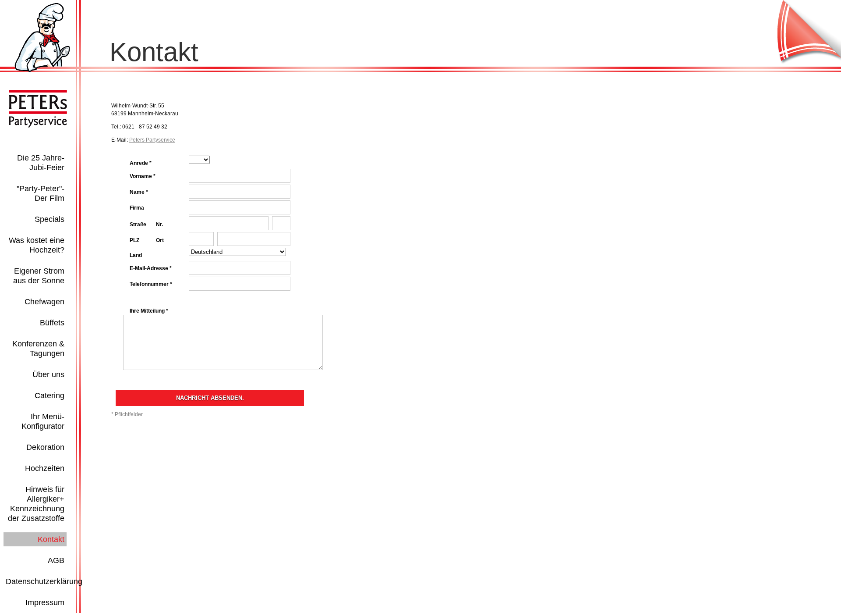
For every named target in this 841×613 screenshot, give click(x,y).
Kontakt (51, 539)
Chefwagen (44, 301)
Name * (139, 192)
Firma (137, 208)
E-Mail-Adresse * (151, 268)
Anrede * (141, 163)
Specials (49, 219)
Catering (49, 395)
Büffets (52, 322)
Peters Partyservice (152, 140)
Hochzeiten (44, 468)
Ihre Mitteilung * (149, 311)
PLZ (134, 240)
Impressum (44, 602)
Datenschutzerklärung (44, 581)
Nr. (159, 224)
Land (136, 255)
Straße (138, 224)
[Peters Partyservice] (42, 70)
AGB (56, 560)
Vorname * (142, 176)
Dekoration (45, 447)
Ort (160, 240)
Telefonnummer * (151, 284)
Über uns (48, 374)
